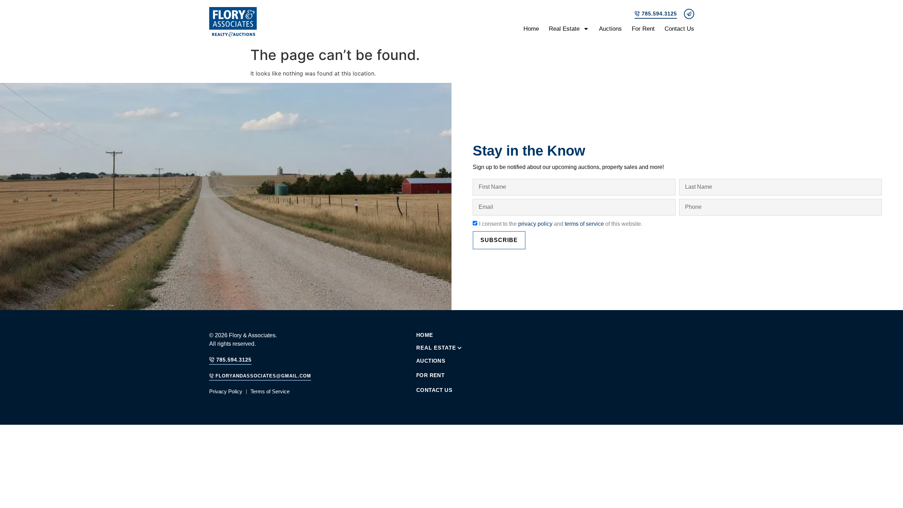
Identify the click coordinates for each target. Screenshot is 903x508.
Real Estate (564, 28)
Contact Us (679, 28)
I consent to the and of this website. (560, 223)
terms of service (584, 223)
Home (531, 28)
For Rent (643, 28)
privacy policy (535, 223)
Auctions (610, 28)
